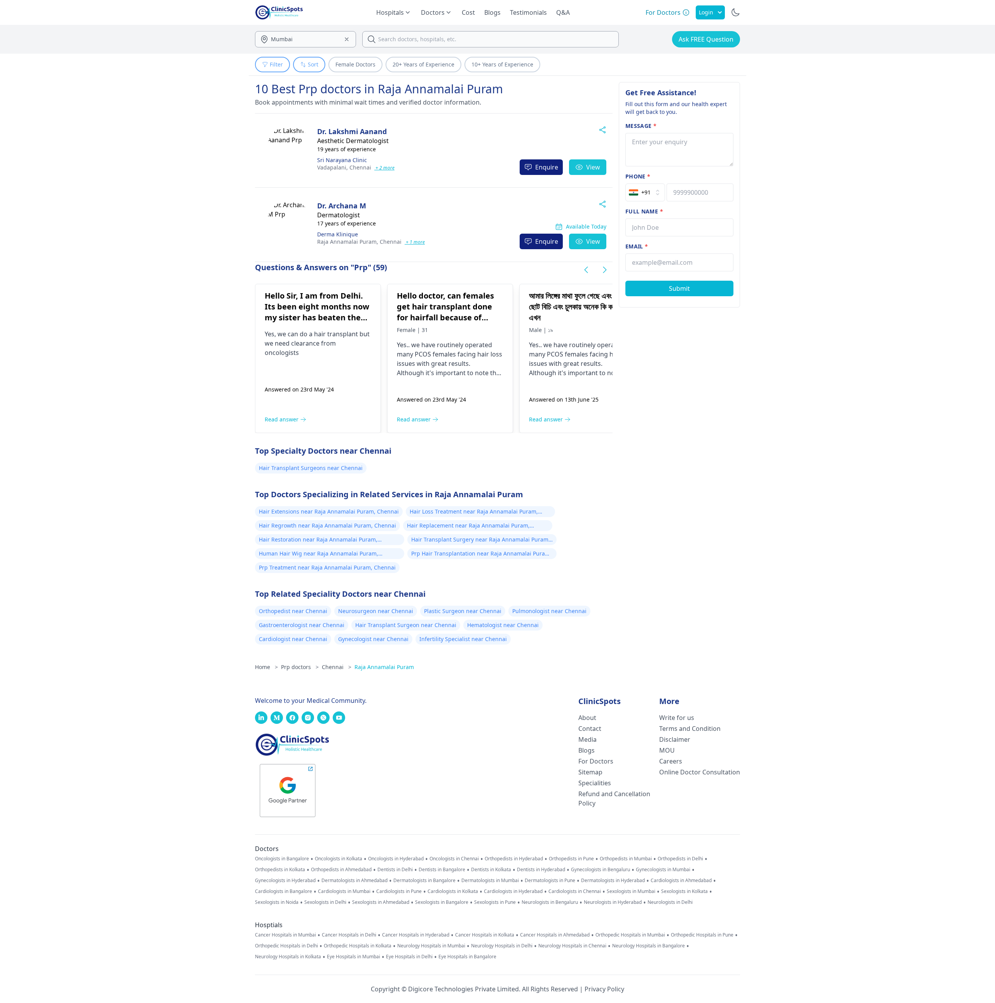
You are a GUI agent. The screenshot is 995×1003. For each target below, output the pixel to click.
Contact (589, 728)
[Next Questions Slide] (605, 270)
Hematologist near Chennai (503, 625)
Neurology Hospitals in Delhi (501, 946)
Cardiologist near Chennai (293, 639)
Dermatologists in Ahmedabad (354, 880)
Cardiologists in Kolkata (453, 891)
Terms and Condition (690, 728)
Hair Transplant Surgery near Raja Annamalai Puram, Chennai (480, 540)
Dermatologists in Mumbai (490, 880)
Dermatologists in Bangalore (424, 880)
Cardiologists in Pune (399, 891)
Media (587, 739)
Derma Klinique (337, 234)
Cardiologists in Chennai (574, 891)
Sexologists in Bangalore (441, 902)
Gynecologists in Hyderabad (285, 880)
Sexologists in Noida (276, 902)
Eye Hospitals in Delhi (409, 957)
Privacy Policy (604, 989)
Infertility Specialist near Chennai (463, 639)
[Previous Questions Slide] (586, 270)
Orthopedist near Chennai (293, 611)
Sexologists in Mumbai (631, 891)
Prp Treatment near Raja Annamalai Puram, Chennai (327, 567)
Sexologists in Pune (495, 902)
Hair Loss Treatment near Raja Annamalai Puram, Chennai (474, 512)
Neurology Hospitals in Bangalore (648, 946)
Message (640, 125)
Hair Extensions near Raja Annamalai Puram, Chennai (329, 511)
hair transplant (336, 334)
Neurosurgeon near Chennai (375, 611)
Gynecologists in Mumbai (663, 870)
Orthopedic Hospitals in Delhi (286, 946)
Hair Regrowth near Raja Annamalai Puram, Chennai (327, 525)
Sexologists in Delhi (325, 902)
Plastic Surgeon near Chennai (462, 611)
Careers (670, 761)
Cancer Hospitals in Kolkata (484, 935)
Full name (644, 211)
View (593, 167)
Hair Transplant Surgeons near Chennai (311, 468)
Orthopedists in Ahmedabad (341, 870)
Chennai (344, 167)
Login (706, 12)
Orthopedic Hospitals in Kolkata (357, 946)
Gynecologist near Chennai (373, 639)
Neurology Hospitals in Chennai (572, 946)
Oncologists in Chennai (454, 859)
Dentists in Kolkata (491, 870)
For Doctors (595, 761)
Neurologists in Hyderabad (613, 902)
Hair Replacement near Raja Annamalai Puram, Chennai (468, 526)
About (587, 717)
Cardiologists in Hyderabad (513, 891)
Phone (637, 176)
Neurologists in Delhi (670, 902)
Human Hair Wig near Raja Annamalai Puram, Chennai (318, 554)
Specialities (594, 783)
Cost (468, 12)
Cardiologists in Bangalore (283, 891)
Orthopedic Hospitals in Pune (702, 935)
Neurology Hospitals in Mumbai (431, 946)
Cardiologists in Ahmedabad (681, 880)
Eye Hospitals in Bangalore (467, 957)
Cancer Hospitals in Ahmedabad (555, 935)
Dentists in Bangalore (442, 870)
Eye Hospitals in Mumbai (353, 957)
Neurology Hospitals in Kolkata (288, 957)
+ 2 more (384, 167)
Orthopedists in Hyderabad (514, 859)
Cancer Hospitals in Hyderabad (415, 935)
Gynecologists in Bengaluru (600, 870)
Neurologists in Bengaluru (550, 902)
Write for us (676, 717)
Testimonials (528, 12)
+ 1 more (415, 242)
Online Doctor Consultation (699, 772)
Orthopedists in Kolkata (280, 870)
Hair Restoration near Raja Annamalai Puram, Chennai (318, 540)
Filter (276, 64)
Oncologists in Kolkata (338, 859)
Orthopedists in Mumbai (626, 859)
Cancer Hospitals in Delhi (349, 935)
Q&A (563, 12)
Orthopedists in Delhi (680, 859)
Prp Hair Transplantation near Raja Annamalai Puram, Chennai (481, 554)
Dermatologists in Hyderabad (613, 880)
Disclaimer (674, 739)
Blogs (492, 12)
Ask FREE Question (706, 39)
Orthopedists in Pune (571, 859)
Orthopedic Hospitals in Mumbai (630, 935)
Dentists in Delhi (395, 870)
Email (636, 246)
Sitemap (590, 772)
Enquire (546, 167)
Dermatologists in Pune (550, 880)
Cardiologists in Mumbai (344, 891)
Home (266, 667)
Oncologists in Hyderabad (396, 859)
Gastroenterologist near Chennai (301, 625)
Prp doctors (300, 667)
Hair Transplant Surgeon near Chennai (405, 625)
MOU (667, 750)
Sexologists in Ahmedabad (380, 902)
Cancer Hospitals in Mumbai (285, 935)
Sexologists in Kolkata (684, 891)
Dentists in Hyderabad (541, 870)
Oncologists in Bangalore (282, 859)
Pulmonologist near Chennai (549, 611)
